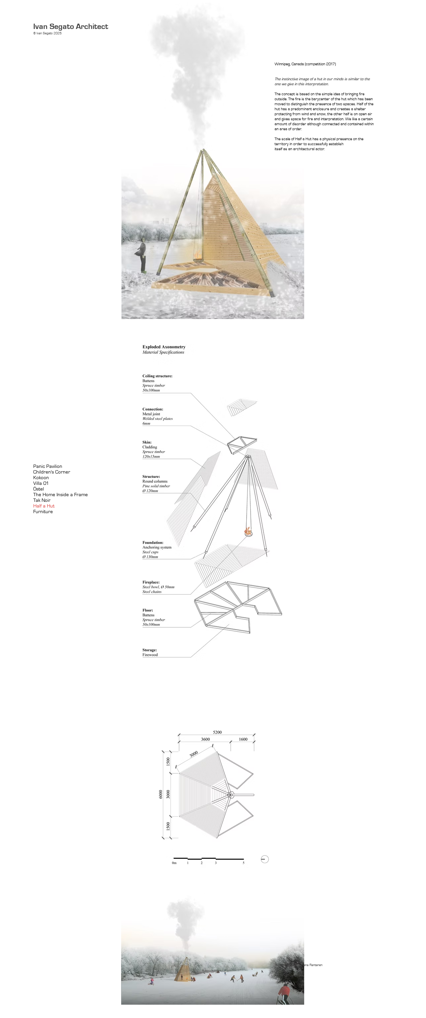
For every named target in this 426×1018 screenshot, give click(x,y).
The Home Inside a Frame (60, 495)
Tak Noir (42, 500)
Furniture (43, 511)
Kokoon (41, 478)
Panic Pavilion (47, 466)
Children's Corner (51, 472)
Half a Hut (44, 506)
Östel (38, 489)
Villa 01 (41, 483)
